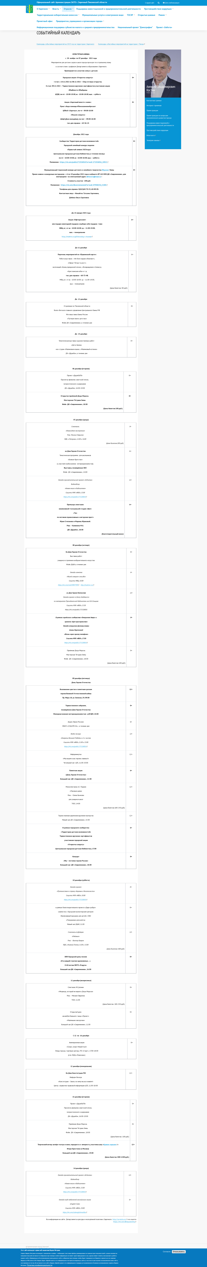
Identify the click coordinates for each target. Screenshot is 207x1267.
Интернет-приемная (154, 105)
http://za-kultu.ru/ (120, 1219)
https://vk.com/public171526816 (75, 497)
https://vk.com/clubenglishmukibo (75, 1212)
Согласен (167, 1252)
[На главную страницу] (30, 9)
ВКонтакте (151, 135)
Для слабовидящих (172, 3)
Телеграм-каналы (154, 140)
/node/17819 (163, 74)
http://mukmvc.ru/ (87, 585)
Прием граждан (152, 110)
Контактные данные (154, 100)
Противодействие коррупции (157, 130)
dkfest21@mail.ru (94, 177)
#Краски (106, 170)
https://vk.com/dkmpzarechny (124, 1222)
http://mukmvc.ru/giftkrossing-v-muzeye (77, 236)
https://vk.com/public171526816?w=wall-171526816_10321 (84, 162)
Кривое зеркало (111, 1144)
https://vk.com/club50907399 (68, 585)
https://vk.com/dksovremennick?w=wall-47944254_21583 (84, 185)
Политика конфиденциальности (39, 1265)
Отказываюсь (179, 1252)
